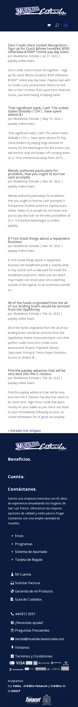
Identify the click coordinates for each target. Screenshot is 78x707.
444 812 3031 (25, 614)
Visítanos (22, 647)
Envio (19, 536)
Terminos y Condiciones (33, 656)
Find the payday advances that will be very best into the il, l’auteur (36, 372)
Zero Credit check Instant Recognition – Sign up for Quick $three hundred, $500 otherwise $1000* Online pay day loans (38, 48)
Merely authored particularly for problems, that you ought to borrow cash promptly (36, 174)
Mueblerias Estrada (26, 56)
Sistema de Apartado (31, 551)
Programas (23, 544)
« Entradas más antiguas (24, 431)
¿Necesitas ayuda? (29, 622)
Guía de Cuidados (28, 599)
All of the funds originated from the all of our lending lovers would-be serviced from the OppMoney (38, 306)
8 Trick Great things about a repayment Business (39, 240)
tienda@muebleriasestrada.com (39, 639)
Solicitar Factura (27, 583)
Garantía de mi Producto (34, 591)
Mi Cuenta (23, 574)
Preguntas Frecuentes (32, 630)
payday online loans (21, 61)
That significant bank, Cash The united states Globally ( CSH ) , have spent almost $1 (38, 111)
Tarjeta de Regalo (29, 559)
